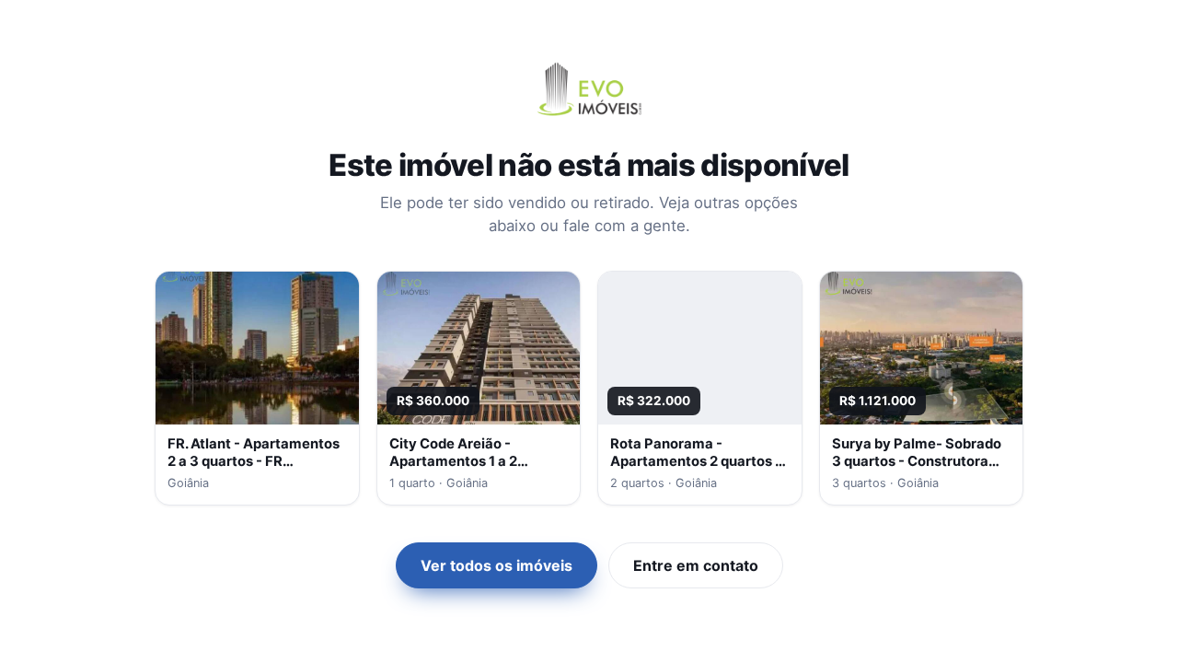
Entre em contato (695, 565)
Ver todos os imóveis (496, 565)
